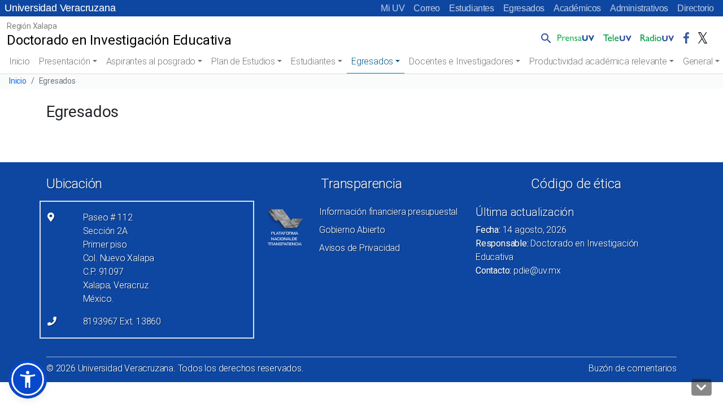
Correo (426, 8)
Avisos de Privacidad (359, 248)
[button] (544, 38)
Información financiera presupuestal (388, 211)
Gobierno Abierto (352, 229)
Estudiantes (471, 8)
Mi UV (392, 8)
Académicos (577, 8)
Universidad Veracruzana (60, 8)
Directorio (695, 8)
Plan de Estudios (243, 61)
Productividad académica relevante (598, 61)
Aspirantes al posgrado (151, 61)
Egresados (524, 8)
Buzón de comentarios (633, 368)
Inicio (19, 61)
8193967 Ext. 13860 (122, 321)
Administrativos (639, 8)
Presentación (64, 61)
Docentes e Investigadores (461, 61)
